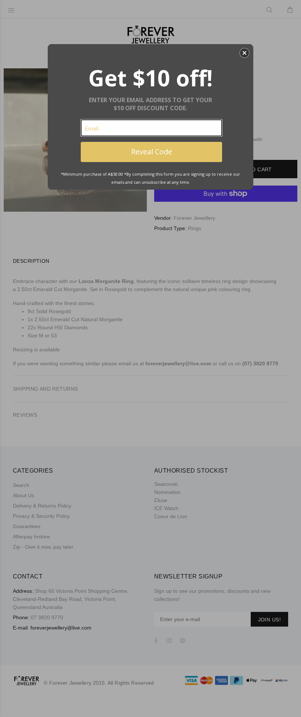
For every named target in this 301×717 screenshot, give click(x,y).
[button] (244, 53)
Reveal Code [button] (151, 152)
